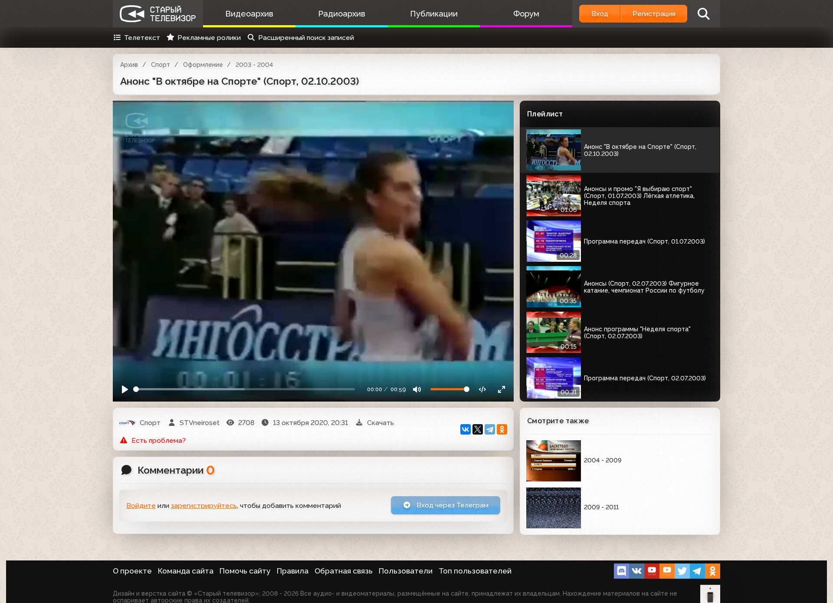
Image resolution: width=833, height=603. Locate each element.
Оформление (203, 64)
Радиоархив (341, 13)
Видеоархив (249, 13)
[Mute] (417, 389)
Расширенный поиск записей (306, 37)
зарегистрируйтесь (204, 505)
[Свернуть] (501, 389)
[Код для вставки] (483, 389)
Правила (292, 571)
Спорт (160, 64)
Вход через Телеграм (452, 505)
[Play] (125, 389)
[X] (477, 429)
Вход (599, 14)
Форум (526, 13)
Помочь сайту (245, 571)
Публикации (434, 13)
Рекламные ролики (209, 37)
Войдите (141, 505)
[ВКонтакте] (465, 429)
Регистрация (654, 14)
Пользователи (406, 571)
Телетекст (142, 37)
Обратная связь (344, 571)
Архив (129, 64)
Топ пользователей (475, 571)
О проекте (132, 571)
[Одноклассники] (502, 429)
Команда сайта (185, 571)
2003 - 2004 (254, 64)
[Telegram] (490, 429)
